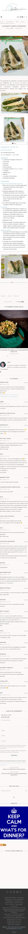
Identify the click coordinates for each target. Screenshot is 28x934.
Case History (20, 899)
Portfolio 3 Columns (18, 914)
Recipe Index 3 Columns (14, 921)
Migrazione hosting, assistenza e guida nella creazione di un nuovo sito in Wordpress (14, 911)
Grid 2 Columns (18, 902)
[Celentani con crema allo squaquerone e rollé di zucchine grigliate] (14, 329)
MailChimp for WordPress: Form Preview (14, 908)
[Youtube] (22, 17)
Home (1, 21)
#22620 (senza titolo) (11, 897)
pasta (22, 21)
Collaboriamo (9, 901)
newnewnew (8, 914)
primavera (16, 296)
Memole (2, 562)
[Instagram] (18, 17)
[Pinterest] (20, 17)
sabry (2, 401)
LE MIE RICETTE (9, 21)
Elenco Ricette (9, 902)
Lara (12, 28)
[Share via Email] (22, 301)
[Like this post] (16, 301)
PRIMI (17, 21)
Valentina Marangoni (7, 541)
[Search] (26, 17)
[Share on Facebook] (18, 301)
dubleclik (19, 928)
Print (14, 143)
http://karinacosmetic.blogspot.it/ (9, 396)
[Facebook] (17, 17)
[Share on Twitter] (19, 301)
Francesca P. (4, 425)
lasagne (9, 296)
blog (14, 899)
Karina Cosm (4, 382)
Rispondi (26, 382)
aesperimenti (8, 899)
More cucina (23, 282)
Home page (19, 904)
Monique (3, 654)
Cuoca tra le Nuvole (7, 516)
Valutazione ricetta (6, 715)
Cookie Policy (18, 901)
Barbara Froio (4, 477)
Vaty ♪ (2, 631)
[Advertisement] (14, 868)
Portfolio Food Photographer (14, 916)
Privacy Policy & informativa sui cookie (14, 917)
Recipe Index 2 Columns (14, 919)
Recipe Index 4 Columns (14, 922)
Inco (1, 454)
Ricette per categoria (14, 924)
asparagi (3, 296)
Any (1, 693)
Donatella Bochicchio (7, 413)
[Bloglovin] (24, 17)
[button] (1, 333)
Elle (1, 496)
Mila (1, 528)
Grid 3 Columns (10, 904)
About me (20, 897)
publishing (16, 282)
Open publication (5, 282)
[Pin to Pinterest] (21, 301)
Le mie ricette (14, 906)
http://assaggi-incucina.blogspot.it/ (9, 394)
